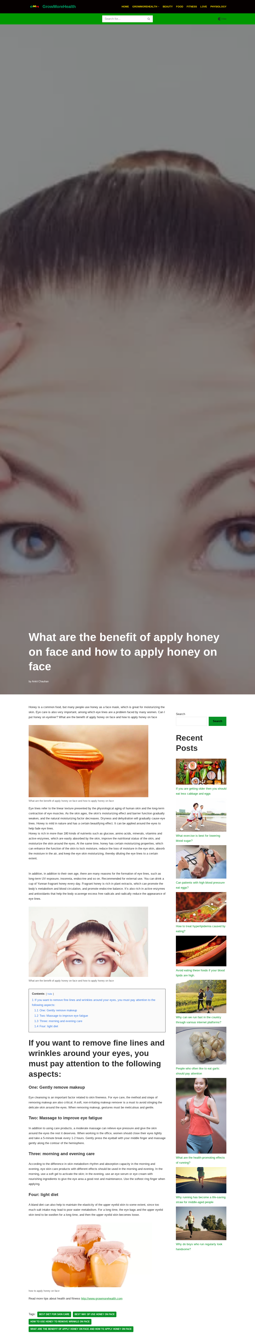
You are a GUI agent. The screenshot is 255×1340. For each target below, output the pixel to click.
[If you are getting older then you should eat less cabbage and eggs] (201, 772)
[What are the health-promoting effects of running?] (201, 1116)
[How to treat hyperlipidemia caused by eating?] (201, 908)
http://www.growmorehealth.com (101, 1298)
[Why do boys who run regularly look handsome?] (201, 1224)
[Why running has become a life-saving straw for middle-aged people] (201, 1181)
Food (179, 6)
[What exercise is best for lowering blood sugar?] (201, 815)
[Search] (149, 18)
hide (50, 994)
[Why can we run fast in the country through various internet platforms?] (201, 997)
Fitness (192, 6)
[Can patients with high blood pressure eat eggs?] (201, 862)
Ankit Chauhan (40, 681)
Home (125, 6)
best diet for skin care (54, 1314)
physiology (218, 6)
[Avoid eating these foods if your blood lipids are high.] (201, 952)
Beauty (168, 6)
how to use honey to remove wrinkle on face (60, 1321)
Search (180, 714)
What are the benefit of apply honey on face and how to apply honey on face (81, 1329)
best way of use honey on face (95, 1314)
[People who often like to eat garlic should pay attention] (201, 1046)
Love (203, 6)
